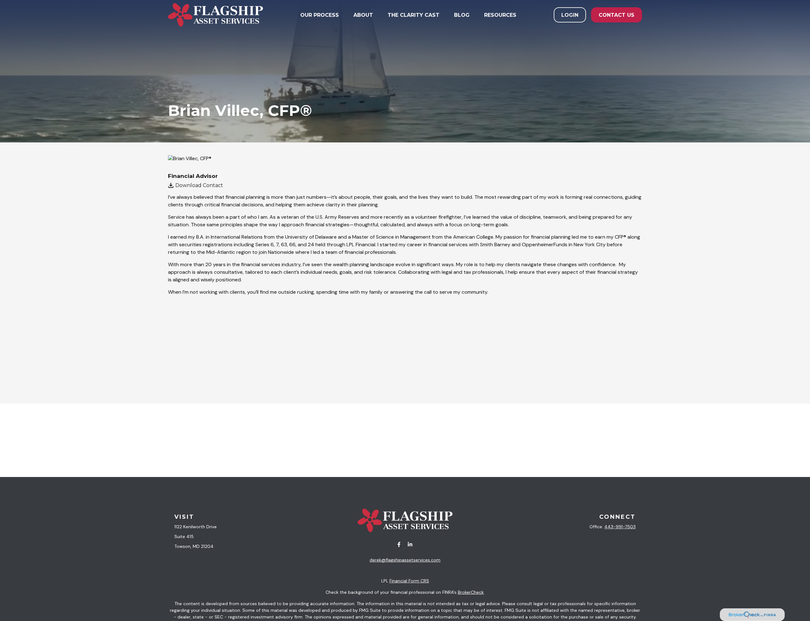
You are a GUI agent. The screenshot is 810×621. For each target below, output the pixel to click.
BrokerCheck (471, 592)
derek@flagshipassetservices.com (405, 560)
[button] (319, 15)
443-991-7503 (620, 527)
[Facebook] (399, 544)
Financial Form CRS (409, 581)
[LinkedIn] (410, 544)
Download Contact (199, 185)
